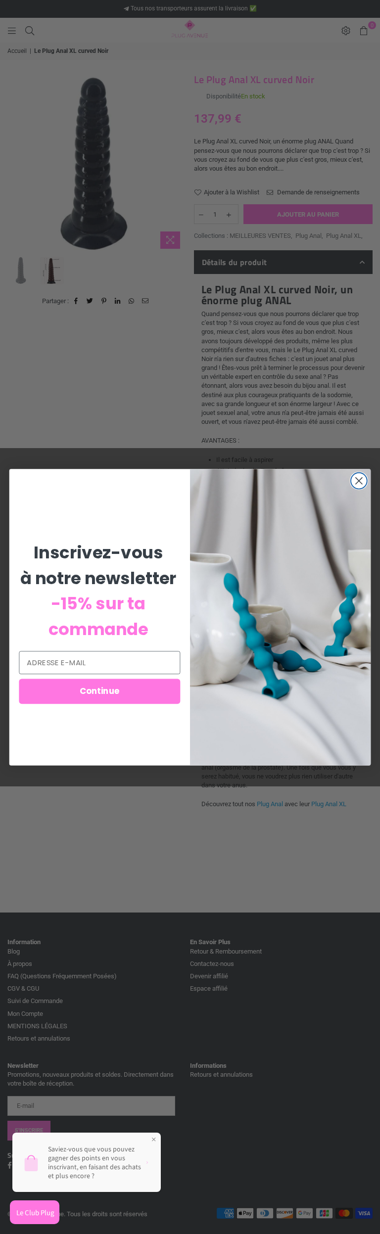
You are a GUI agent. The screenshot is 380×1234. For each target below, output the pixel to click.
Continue (100, 690)
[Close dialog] (359, 480)
